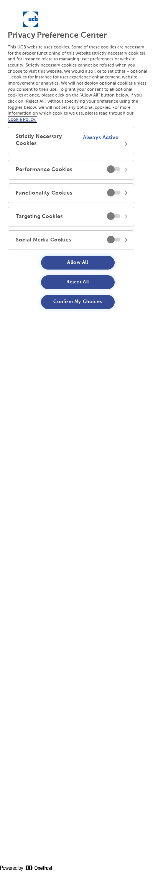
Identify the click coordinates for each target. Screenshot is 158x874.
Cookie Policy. (22, 119)
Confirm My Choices (77, 302)
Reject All (77, 282)
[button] (71, 140)
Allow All (77, 262)
